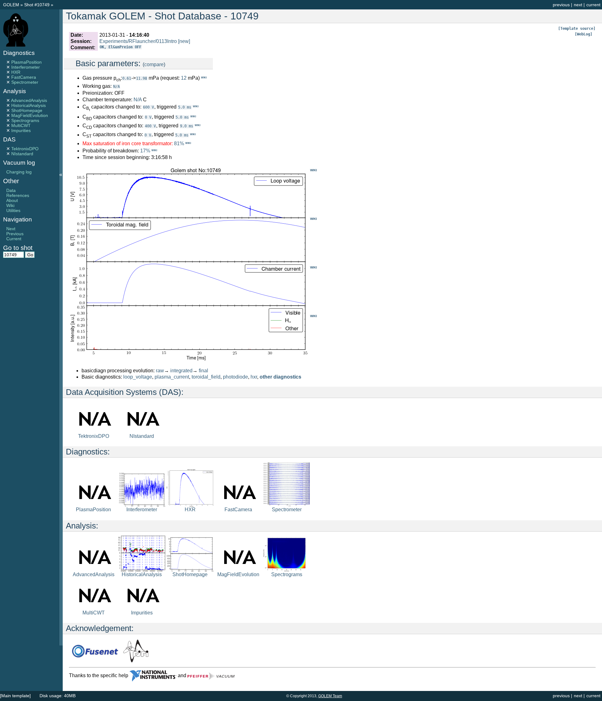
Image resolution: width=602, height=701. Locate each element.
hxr (254, 377)
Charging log (19, 171)
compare (154, 64)
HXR (15, 72)
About (12, 200)
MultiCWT (21, 125)
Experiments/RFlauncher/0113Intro (138, 41)
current (593, 4)
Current (13, 238)
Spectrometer (24, 82)
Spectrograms (25, 120)
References (17, 195)
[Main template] (15, 695)
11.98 (141, 78)
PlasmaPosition (26, 62)
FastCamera (23, 77)
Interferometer (25, 67)
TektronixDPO (25, 148)
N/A (116, 86)
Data (11, 190)
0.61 (126, 78)
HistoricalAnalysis (28, 105)
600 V (148, 107)
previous (561, 4)
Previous (15, 233)
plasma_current (172, 377)
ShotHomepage (26, 110)
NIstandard (22, 153)
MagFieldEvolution (29, 115)
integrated (181, 370)
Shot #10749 (37, 4)
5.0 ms (184, 107)
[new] (184, 41)
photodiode (235, 377)
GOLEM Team (330, 696)
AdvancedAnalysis (29, 100)
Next (10, 228)
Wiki (10, 205)
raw (160, 370)
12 (184, 78)
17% (145, 150)
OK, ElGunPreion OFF (120, 47)
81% (179, 143)
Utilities (13, 210)
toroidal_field (206, 377)
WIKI (313, 170)
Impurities (21, 130)
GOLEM (11, 4)
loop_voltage (137, 377)
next (578, 4)
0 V (148, 117)
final (203, 370)
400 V (150, 126)
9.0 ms (186, 126)
